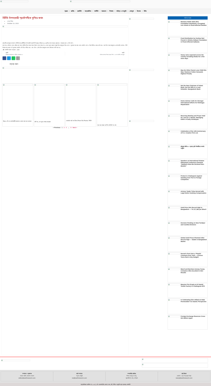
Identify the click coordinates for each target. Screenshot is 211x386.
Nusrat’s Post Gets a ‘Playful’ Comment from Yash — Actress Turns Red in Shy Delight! (192, 255)
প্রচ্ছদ (66, 11)
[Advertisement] (188, 342)
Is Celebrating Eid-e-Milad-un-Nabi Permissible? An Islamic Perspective (193, 300)
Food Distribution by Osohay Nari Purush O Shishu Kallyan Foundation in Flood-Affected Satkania (194, 40)
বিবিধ (145, 11)
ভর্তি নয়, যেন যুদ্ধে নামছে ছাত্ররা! (42, 122)
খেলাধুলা (131, 11)
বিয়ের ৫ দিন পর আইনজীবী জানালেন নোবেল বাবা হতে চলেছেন (17, 121)
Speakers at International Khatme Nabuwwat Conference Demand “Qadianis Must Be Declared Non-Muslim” (192, 163)
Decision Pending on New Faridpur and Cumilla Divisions (193, 224)
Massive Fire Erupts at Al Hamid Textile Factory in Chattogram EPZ (193, 285)
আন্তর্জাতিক (88, 11)
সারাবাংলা (103, 11)
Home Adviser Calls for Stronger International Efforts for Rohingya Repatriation (192, 102)
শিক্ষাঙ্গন (111, 11)
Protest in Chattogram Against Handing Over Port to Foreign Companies (191, 177)
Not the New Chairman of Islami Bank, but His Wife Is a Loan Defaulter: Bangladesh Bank (192, 87)
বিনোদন (139, 11)
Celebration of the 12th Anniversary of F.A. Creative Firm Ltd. (193, 132)
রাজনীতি (79, 11)
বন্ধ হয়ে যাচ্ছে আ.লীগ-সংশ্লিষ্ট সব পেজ (106, 125)
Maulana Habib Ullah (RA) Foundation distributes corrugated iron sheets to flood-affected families (194, 23)
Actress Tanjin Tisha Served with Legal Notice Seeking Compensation (193, 192)
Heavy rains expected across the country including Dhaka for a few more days (192, 56)
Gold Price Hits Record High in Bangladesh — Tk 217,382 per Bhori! (193, 208)
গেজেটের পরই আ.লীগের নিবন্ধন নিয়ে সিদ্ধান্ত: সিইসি (78, 120)
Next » (75, 127)
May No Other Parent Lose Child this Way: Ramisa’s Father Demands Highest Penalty (193, 72)
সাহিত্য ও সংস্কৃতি (121, 11)
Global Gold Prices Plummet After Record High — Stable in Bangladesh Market (194, 239)
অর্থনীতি (96, 11)
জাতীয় (72, 11)
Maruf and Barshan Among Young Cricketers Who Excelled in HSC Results (192, 270)
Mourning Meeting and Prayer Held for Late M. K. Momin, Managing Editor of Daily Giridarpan (193, 117)
